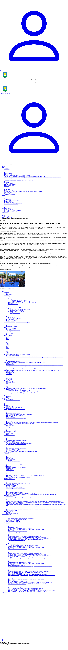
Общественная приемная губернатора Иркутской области (14, 188)
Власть (3, 195)
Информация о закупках (8, 207)
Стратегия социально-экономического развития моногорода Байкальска (16, 181)
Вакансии (6, 172)
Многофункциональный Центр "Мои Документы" (13, 210)
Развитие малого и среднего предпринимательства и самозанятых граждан (17, 170)
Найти (11, 164)
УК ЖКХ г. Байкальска (8, 189)
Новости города (7, 169)
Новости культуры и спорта (9, 288)
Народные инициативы (8, 173)
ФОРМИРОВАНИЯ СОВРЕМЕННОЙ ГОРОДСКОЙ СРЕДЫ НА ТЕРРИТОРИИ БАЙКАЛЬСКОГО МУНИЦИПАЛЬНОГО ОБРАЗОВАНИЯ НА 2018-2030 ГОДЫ (32, 177)
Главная (3, 166)
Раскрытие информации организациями (11, 204)
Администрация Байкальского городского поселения (13, 203)
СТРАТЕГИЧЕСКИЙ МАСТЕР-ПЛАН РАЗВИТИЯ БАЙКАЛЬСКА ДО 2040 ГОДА (18, 180)
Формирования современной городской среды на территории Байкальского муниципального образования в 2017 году (24, 176)
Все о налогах (6, 186)
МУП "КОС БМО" (7, 193)
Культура (5, 171)
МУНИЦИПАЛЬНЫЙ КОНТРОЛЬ (10, 211)
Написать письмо (7, 213)
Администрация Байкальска (5, 93)
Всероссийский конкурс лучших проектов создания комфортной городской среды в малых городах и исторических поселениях (26, 179)
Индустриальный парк (8, 178)
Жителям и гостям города (8, 183)
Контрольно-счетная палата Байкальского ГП (12, 200)
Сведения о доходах (7, 206)
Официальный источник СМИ (9, 202)
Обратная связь (5, 212)
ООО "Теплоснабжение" (8, 190)
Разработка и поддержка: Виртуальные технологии (9, 648)
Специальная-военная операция (9, 194)
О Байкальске (6, 168)
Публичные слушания (8, 201)
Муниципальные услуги (6, 208)
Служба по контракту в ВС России (10, 192)
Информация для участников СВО (10, 184)
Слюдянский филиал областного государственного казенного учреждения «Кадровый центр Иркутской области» (23, 191)
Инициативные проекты (8, 174)
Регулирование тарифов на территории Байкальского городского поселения (17, 175)
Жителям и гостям (5, 182)
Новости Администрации (8, 197)
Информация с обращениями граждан (10, 205)
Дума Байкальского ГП (8, 199)
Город (3, 167)
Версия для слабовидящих (5, 1)
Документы (6, 198)
